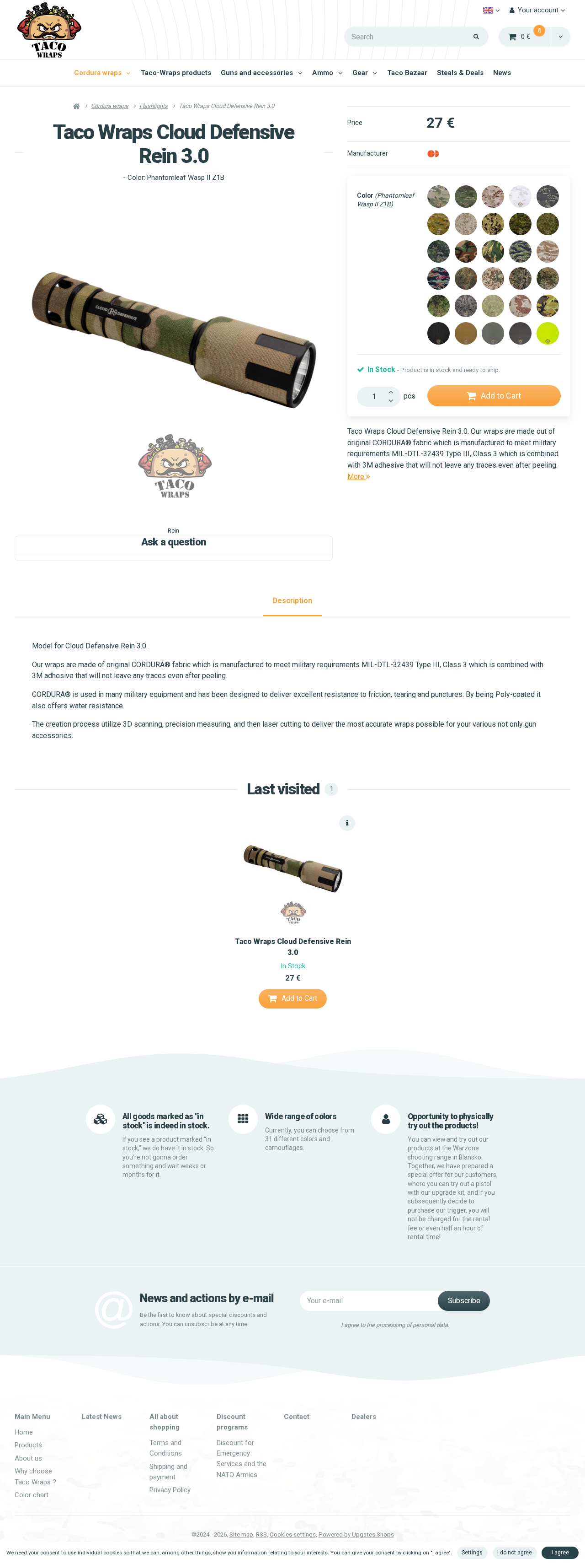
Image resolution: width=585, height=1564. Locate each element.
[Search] (476, 37)
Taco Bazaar (407, 73)
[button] (560, 36)
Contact (296, 1417)
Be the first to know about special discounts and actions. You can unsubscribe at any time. (203, 1319)
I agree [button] (560, 1552)
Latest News (102, 1417)
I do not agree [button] (514, 1552)
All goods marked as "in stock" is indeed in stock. (165, 1121)
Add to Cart (501, 395)
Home (24, 1432)
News (502, 73)
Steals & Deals (460, 73)
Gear (360, 73)
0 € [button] (536, 36)
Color (385, 200)
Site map (241, 1534)
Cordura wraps (98, 73)
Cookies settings (293, 1534)
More (356, 476)
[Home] (49, 30)
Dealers (363, 1417)
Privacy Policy (170, 1490)
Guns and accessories (257, 73)
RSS (261, 1534)
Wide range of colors (300, 1116)
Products (28, 1445)
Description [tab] (292, 600)
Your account (538, 10)
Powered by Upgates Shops (356, 1534)
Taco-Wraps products (176, 73)
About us (28, 1458)
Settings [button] (472, 1552)
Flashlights (153, 105)
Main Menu (32, 1417)
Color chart (31, 1495)
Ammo (322, 73)
